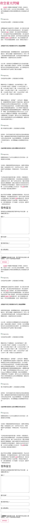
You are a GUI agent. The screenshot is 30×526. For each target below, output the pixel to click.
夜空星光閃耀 (9, 3)
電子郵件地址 (5, 243)
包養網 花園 (8, 38)
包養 (7, 32)
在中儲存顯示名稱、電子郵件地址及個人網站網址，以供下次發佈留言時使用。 (15, 258)
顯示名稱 (4, 236)
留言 (2, 216)
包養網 (5, 7)
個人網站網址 (4, 249)
